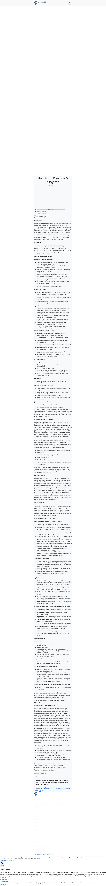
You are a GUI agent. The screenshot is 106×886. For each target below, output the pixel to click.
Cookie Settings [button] (4, 860)
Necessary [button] (3, 877)
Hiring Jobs (37, 825)
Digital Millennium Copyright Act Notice (45, 838)
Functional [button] (3, 884)
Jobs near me (38, 822)
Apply (35, 776)
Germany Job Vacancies (40, 814)
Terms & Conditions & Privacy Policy (44, 854)
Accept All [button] (11, 860)
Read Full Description (40, 773)
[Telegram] (39, 806)
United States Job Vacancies (41, 817)
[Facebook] (35, 806)
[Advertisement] (53, 198)
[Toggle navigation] (70, 3)
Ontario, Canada (41, 211)
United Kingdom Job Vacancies (42, 820)
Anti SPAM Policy (38, 836)
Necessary (4, 879)
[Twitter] (37, 806)
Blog (35, 834)
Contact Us (37, 833)
